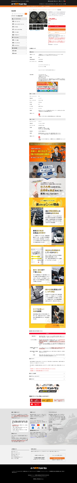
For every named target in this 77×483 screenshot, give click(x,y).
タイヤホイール (41, 3)
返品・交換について (16, 454)
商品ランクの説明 (32, 373)
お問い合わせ (14, 472)
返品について (31, 358)
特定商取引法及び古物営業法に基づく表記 (57, 471)
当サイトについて (33, 471)
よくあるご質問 (15, 458)
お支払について (15, 455)
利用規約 (38, 471)
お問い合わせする (57, 458)
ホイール (60, 3)
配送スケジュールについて (34, 376)
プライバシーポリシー (45, 471)
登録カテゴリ (31, 379)
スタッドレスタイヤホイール (50, 3)
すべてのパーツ (16, 34)
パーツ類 (64, 3)
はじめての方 (19, 471)
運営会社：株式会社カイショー (38, 478)
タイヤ (57, 3)
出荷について (15, 451)
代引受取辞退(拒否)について (18, 457)
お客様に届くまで (26, 471)
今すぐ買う (57, 26)
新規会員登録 (51, 1)
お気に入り (57, 1)
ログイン (61, 1)
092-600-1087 (40, 458)
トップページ (14, 471)
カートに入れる (57, 29)
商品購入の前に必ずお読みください (36, 331)
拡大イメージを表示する (35, 30)
